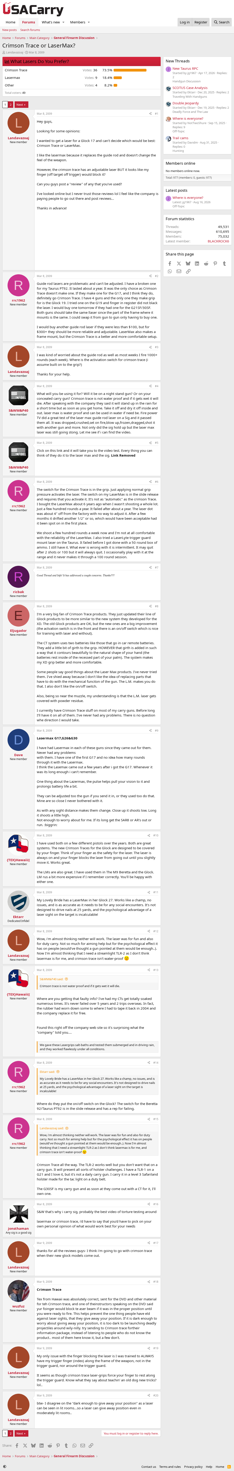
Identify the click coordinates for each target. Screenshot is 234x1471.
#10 (155, 835)
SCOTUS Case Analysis (190, 87)
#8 (156, 606)
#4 (156, 386)
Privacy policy (193, 1467)
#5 (156, 443)
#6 (156, 482)
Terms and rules (170, 1467)
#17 (155, 1243)
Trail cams (180, 138)
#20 (155, 1395)
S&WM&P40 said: (51, 979)
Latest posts (176, 190)
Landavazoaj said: (52, 1128)
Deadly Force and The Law (190, 112)
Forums (28, 22)
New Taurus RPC (185, 68)
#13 (155, 970)
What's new (51, 22)
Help (209, 1467)
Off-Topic (179, 131)
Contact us (148, 1467)
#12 (155, 931)
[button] (63, 22)
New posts (9, 30)
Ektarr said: (47, 1072)
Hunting (178, 151)
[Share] (150, 114)
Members (77, 22)
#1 (156, 114)
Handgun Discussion (187, 81)
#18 (155, 1282)
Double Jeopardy (186, 103)
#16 (155, 1204)
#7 (156, 567)
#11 (155, 892)
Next (19, 105)
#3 (156, 347)
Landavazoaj (14, 52)
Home (10, 22)
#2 (156, 276)
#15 (155, 1119)
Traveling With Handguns (190, 96)
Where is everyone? (188, 118)
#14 (155, 1063)
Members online (180, 163)
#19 (155, 1348)
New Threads (178, 61)
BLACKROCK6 (218, 241)
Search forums (30, 30)
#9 (156, 731)
